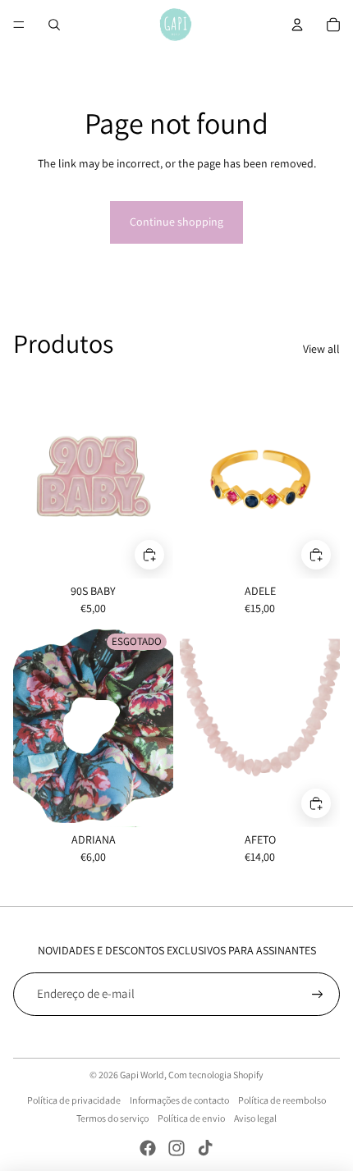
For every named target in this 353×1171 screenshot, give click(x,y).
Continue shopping (176, 221)
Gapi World (142, 1074)
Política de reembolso (282, 1100)
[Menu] (19, 24)
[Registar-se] (317, 994)
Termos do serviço (112, 1118)
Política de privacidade (74, 1100)
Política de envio (191, 1118)
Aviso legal (255, 1118)
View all (321, 348)
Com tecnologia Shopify (216, 1074)
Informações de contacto (179, 1100)
